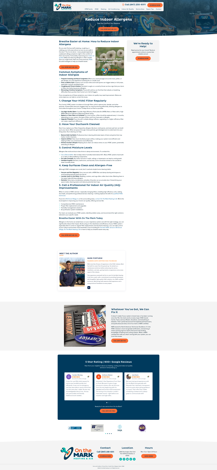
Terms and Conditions (97, 466)
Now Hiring (149, 456)
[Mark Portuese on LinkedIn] (88, 287)
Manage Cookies (118, 466)
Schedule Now (155, 5)
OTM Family (89, 9)
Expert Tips (150, 9)
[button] (106, 402)
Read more (86, 395)
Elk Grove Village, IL (72, 199)
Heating (103, 9)
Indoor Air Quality (128, 9)
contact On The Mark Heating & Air (106, 199)
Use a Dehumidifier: (67, 155)
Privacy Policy (105, 466)
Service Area (140, 9)
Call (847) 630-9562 (108, 411)
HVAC (97, 9)
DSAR (123, 466)
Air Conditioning (114, 9)
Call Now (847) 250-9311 (108, 29)
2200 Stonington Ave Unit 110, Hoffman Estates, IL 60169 (127, 453)
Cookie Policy (111, 466)
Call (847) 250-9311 (135, 5)
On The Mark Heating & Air (72, 229)
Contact (158, 9)
